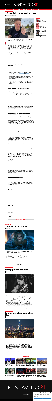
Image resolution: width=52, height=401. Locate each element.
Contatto (32, 9)
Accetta (42, 398)
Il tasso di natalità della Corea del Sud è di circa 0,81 (15, 137)
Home (13, 9)
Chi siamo (19, 9)
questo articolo (16, 39)
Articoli (16, 9)
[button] (50, 392)
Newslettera (29, 9)
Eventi (21, 9)
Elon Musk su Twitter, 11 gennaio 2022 (24, 73)
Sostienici (36, 9)
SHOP (38, 9)
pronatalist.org (17, 114)
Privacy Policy (25, 9)
